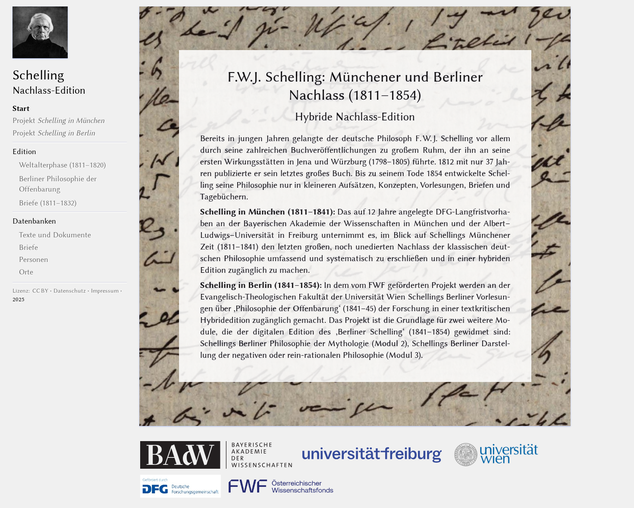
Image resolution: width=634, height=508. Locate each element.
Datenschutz (69, 290)
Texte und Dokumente (55, 234)
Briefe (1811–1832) (47, 203)
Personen (33, 259)
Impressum (105, 290)
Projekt (58, 120)
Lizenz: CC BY (30, 290)
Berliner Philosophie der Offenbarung (58, 183)
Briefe (28, 247)
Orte (26, 272)
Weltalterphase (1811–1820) (62, 165)
